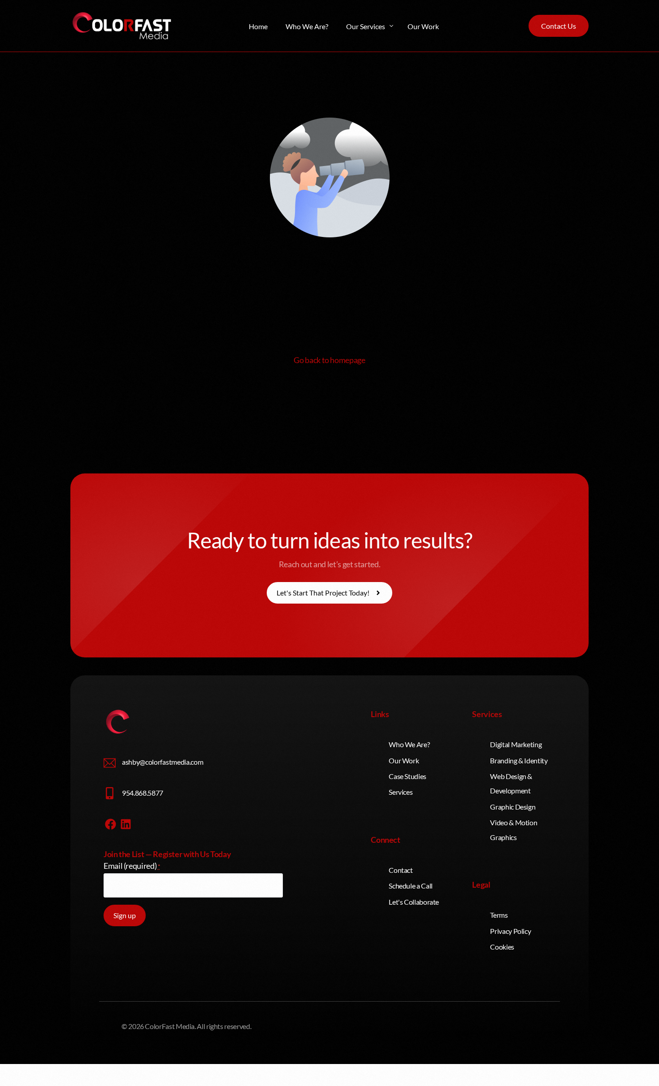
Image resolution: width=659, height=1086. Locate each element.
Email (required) (132, 866)
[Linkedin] (126, 824)
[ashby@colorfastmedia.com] (110, 763)
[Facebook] (110, 824)
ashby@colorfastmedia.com (162, 762)
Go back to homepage (329, 360)
